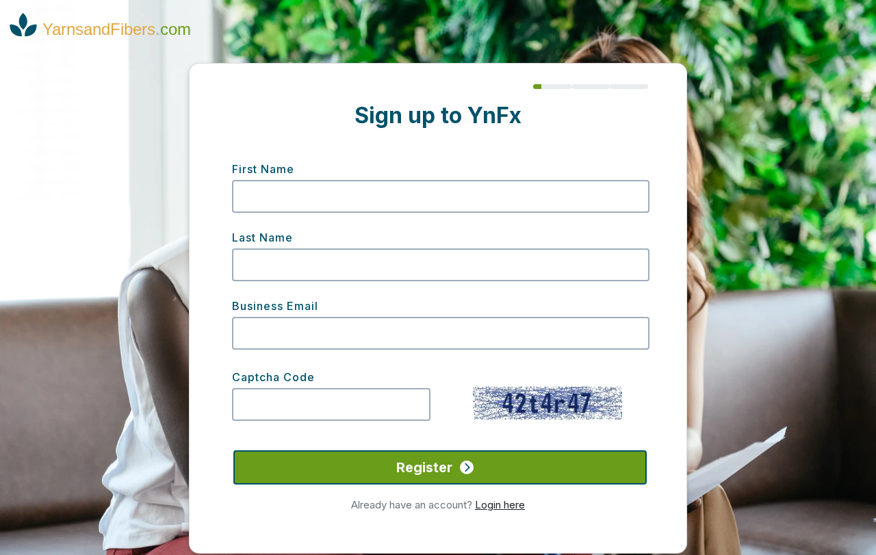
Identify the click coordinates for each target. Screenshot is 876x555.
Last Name (262, 237)
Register (426, 467)
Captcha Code (273, 377)
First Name (263, 169)
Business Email (275, 306)
